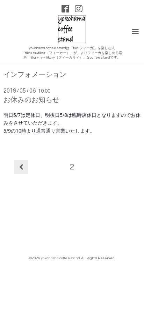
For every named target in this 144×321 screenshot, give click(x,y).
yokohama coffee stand (60, 258)
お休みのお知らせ (31, 99)
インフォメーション (34, 75)
